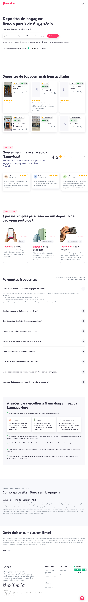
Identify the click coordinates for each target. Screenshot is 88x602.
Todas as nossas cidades (50, 578)
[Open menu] (83, 3)
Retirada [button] (28, 36)
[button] (82, 598)
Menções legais (19, 593)
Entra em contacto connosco (75, 280)
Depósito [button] (21, 36)
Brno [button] (7, 36)
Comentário (49, 587)
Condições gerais (8, 593)
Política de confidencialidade (34, 593)
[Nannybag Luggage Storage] (10, 3)
